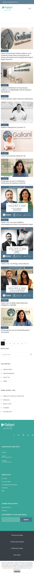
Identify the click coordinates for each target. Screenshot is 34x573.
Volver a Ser (6, 377)
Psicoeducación (7, 411)
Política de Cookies (17, 548)
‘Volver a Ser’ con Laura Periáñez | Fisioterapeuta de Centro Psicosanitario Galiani (17, 223)
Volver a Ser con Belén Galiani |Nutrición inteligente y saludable (14, 304)
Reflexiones (6, 400)
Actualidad (6, 408)
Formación (5, 488)
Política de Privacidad (17, 542)
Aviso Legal (17, 555)
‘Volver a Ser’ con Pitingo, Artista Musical (15, 264)
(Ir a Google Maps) (7, 457)
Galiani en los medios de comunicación (13, 396)
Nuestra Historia (6, 507)
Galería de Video (7, 369)
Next (4, 340)
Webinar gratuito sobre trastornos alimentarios (17, 99)
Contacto (4, 510)
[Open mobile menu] (30, 8)
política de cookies (8, 568)
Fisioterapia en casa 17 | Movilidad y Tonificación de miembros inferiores (13, 182)
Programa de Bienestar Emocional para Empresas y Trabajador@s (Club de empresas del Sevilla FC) (16, 90)
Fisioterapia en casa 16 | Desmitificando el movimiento (15, 331)
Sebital (5, 381)
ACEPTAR (17, 571)
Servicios (4, 478)
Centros (4, 452)
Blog (3, 491)
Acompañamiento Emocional (9, 484)
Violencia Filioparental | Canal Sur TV (13, 127)
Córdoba (4, 461)
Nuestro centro (7, 404)
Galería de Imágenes (8, 373)
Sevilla (3, 456)
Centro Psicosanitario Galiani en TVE (13, 156)
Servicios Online (6, 481)
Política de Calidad (17, 535)
